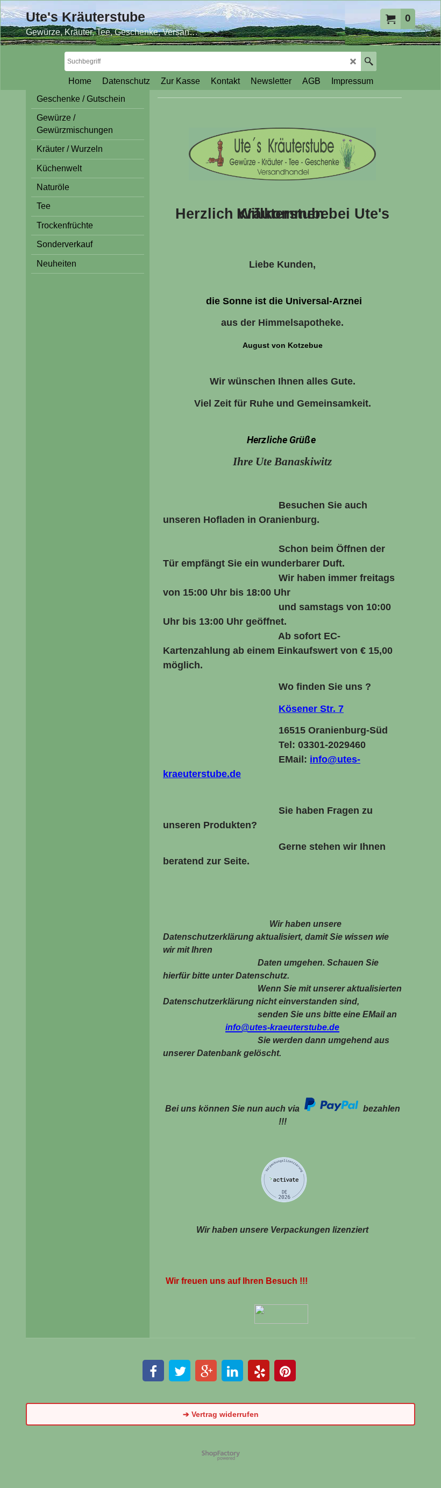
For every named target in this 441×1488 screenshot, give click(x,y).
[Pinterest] (285, 1370)
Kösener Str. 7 (311, 708)
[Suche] (368, 61)
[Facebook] (153, 1370)
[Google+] (206, 1370)
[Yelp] (258, 1370)
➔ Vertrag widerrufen (221, 1414)
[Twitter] (179, 1370)
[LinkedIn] (232, 1370)
